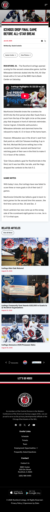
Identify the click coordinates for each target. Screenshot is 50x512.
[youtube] (33, 425)
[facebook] (15, 425)
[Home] (5, 5)
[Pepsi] (25, 362)
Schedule (25, 436)
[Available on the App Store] (16, 492)
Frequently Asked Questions (25, 452)
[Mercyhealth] (36, 362)
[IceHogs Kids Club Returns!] (25, 252)
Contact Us (25, 463)
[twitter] (24, 425)
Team (25, 444)
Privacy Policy (16, 503)
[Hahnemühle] (13, 362)
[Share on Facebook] (42, 41)
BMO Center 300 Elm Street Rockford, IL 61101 (25, 470)
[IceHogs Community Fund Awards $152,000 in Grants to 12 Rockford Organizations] (25, 289)
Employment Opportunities (25, 448)
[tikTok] (29, 425)
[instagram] (20, 425)
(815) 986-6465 (25, 476)
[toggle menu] (46, 5)
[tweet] (45, 41)
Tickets (25, 440)
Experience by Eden (31, 503)
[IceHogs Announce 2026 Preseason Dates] (25, 328)
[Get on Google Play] (33, 492)
